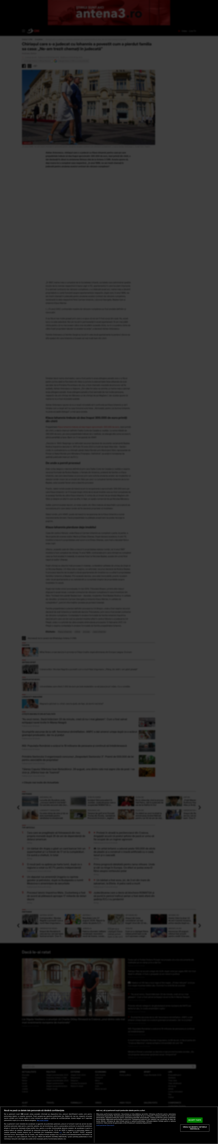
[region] (109, 1125)
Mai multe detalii (42, 1120)
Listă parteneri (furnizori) (105, 1125)
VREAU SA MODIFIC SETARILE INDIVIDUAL (195, 1128)
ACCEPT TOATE (194, 1120)
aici (60, 1132)
